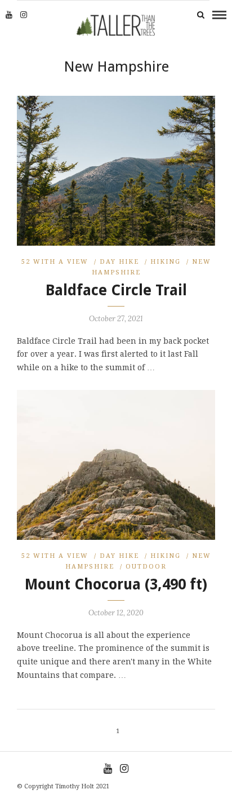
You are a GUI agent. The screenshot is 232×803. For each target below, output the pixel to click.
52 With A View (54, 261)
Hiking (165, 261)
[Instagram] (23, 15)
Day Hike (119, 261)
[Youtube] (9, 15)
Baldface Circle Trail (116, 290)
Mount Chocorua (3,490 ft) (116, 584)
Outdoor (146, 566)
